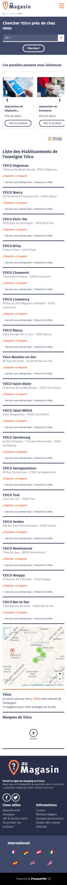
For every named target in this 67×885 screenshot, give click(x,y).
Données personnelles (49, 818)
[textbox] (30, 37)
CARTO (60, 685)
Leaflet (24, 685)
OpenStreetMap (37, 685)
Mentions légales (46, 814)
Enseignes (9, 814)
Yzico (37, 698)
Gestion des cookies (48, 822)
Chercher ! (33, 48)
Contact (40, 810)
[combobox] (30, 38)
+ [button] (60, 674)
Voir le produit (18, 123)
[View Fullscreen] (7, 631)
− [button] (60, 679)
